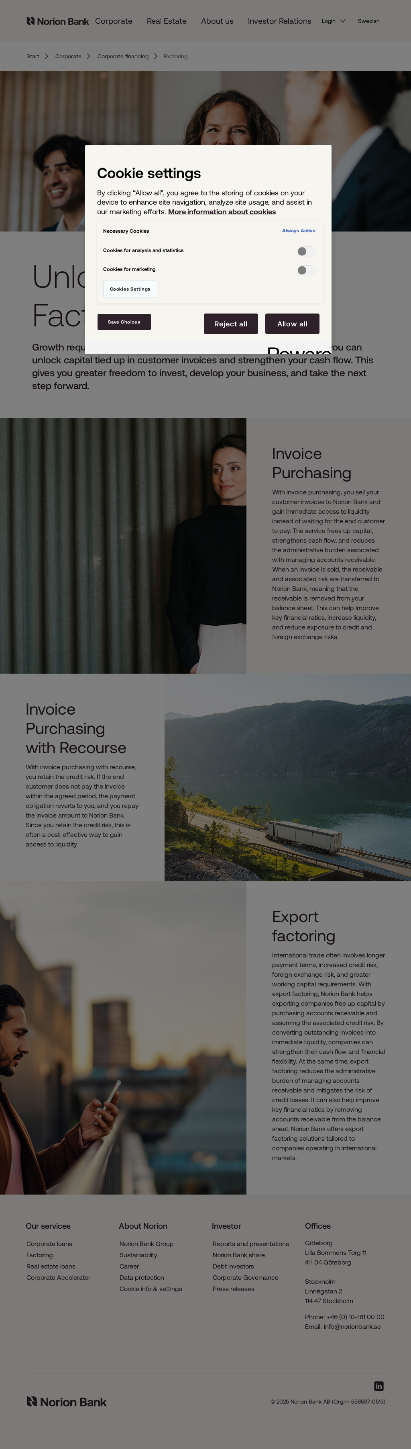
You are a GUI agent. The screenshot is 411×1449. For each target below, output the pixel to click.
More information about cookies (222, 211)
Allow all (292, 324)
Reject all (231, 324)
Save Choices (124, 321)
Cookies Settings (130, 288)
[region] (208, 250)
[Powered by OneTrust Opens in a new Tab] (297, 349)
